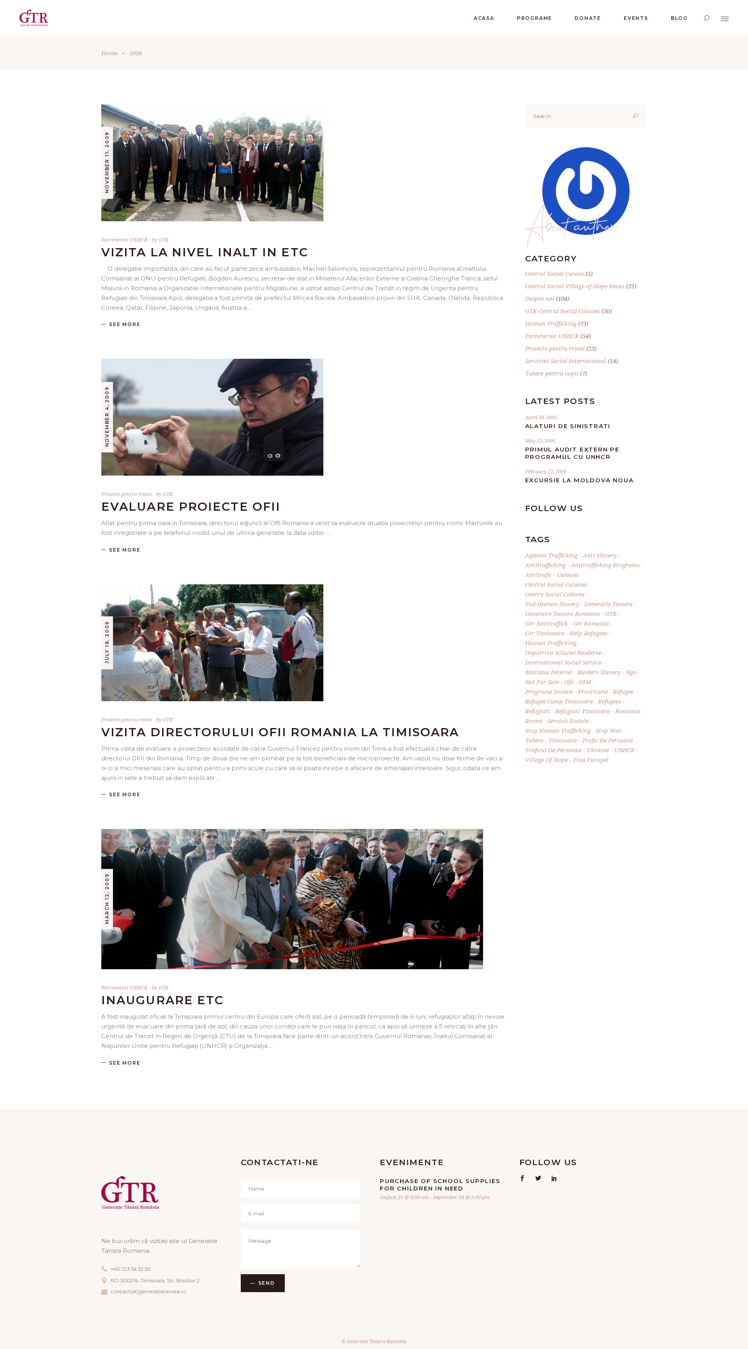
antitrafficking (545, 565)
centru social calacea (555, 594)
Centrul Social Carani (554, 273)
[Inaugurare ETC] (292, 899)
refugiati (537, 711)
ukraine (598, 750)
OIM (585, 682)
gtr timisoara (545, 633)
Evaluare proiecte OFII (190, 506)
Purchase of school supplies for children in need (440, 1184)
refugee (623, 691)
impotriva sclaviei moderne (563, 652)
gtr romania (591, 623)
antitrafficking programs (605, 565)
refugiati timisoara (582, 711)
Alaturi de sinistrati (568, 426)
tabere (534, 740)
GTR (164, 239)
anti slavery (600, 555)
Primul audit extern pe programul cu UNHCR (572, 453)
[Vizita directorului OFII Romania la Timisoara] (212, 642)
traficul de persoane (553, 750)
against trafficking (551, 555)
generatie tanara (608, 604)
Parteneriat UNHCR (124, 239)
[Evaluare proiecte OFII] (212, 417)
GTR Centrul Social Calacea (562, 311)
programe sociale (549, 691)
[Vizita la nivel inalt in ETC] (212, 162)
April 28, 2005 (541, 417)
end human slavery (552, 604)
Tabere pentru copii (552, 373)
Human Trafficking (551, 323)
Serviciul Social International (565, 361)
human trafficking (551, 643)
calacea (568, 574)
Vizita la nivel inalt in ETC (204, 252)
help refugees (588, 633)
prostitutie (593, 691)
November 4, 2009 (107, 417)
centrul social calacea (556, 584)
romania (627, 711)
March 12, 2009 (107, 899)
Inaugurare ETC (162, 1000)
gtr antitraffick (546, 623)
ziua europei (591, 760)
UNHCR (624, 750)
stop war (609, 730)
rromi (533, 721)
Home (109, 53)
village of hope (546, 760)
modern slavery (599, 672)
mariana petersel (548, 672)
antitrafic (538, 574)
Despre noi (539, 298)
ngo (631, 672)
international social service (563, 662)
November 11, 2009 (107, 163)
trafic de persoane (607, 740)
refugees (609, 701)
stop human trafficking (558, 730)
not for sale (542, 682)
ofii (569, 682)
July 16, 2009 (107, 642)
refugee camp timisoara (559, 701)
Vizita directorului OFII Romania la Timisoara (280, 732)
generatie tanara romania (562, 613)
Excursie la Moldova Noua (579, 480)
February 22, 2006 (545, 471)
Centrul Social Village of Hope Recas (575, 286)
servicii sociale (568, 721)
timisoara (563, 740)
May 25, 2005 (540, 440)
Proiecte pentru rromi (126, 493)
